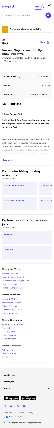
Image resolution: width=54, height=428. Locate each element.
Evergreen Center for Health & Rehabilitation (24, 58)
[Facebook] (5, 407)
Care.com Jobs (9, 335)
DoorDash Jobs (9, 339)
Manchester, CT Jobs (11, 303)
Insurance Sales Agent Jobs (14, 277)
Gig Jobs (6, 357)
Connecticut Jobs (10, 313)
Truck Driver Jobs (10, 274)
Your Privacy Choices (17, 417)
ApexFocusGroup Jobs (12, 325)
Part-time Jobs (9, 354)
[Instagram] (18, 407)
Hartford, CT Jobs (10, 299)
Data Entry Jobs (9, 284)
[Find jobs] (48, 15)
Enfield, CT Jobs (9, 306)
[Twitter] (11, 407)
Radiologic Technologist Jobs (15, 281)
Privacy (30, 413)
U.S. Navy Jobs (8, 332)
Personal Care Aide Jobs (13, 288)
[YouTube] (24, 407)
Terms (22, 413)
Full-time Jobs (8, 350)
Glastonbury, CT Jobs (12, 310)
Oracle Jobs (7, 328)
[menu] (49, 7)
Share (42, 42)
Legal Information (10, 413)
